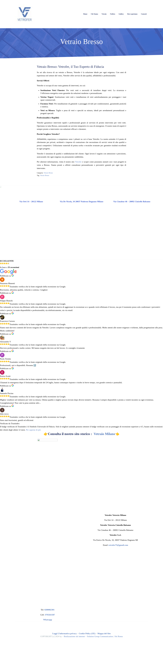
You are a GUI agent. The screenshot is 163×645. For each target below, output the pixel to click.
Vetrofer (78, 162)
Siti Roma (119, 636)
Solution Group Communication (100, 636)
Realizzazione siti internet (74, 636)
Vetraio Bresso (48, 173)
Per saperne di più (33, 430)
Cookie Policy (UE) (87, 633)
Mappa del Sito (104, 633)
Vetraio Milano (104, 434)
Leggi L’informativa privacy (64, 633)
